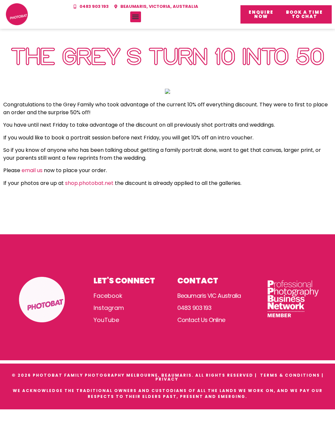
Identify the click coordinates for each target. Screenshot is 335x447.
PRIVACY (167, 379)
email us (32, 170)
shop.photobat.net (89, 183)
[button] (135, 16)
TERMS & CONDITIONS (290, 375)
